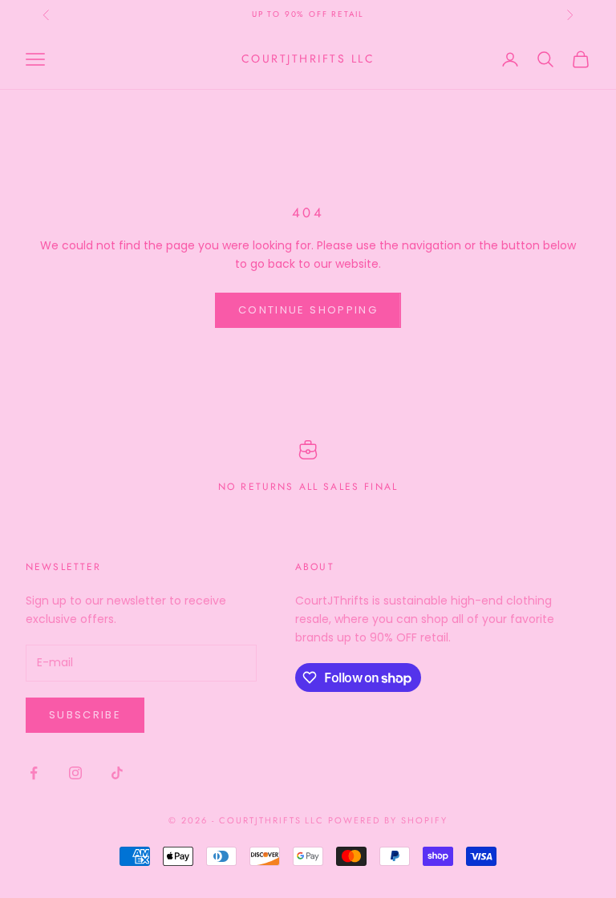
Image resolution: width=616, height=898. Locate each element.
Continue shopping (308, 310)
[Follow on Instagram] (75, 773)
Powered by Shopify (388, 820)
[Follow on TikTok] (117, 773)
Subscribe (85, 714)
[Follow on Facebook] (34, 773)
